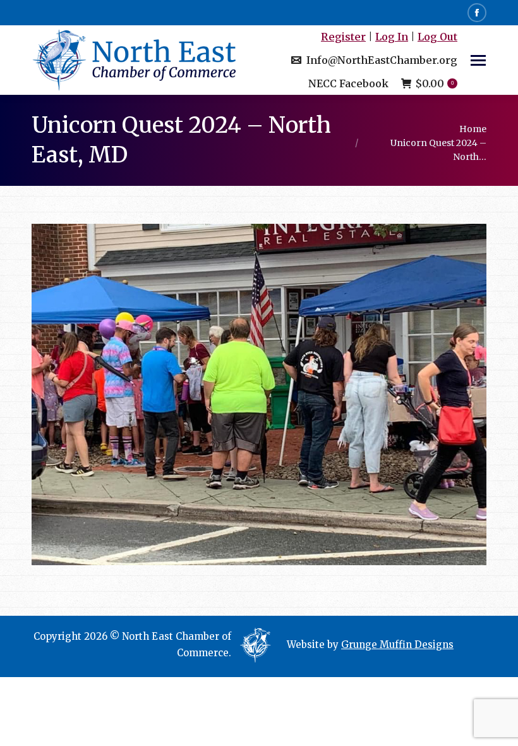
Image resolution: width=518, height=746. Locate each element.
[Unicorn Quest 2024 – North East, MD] (259, 394)
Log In (391, 36)
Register (343, 36)
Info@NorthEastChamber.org (381, 60)
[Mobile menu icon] (478, 60)
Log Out (437, 36)
